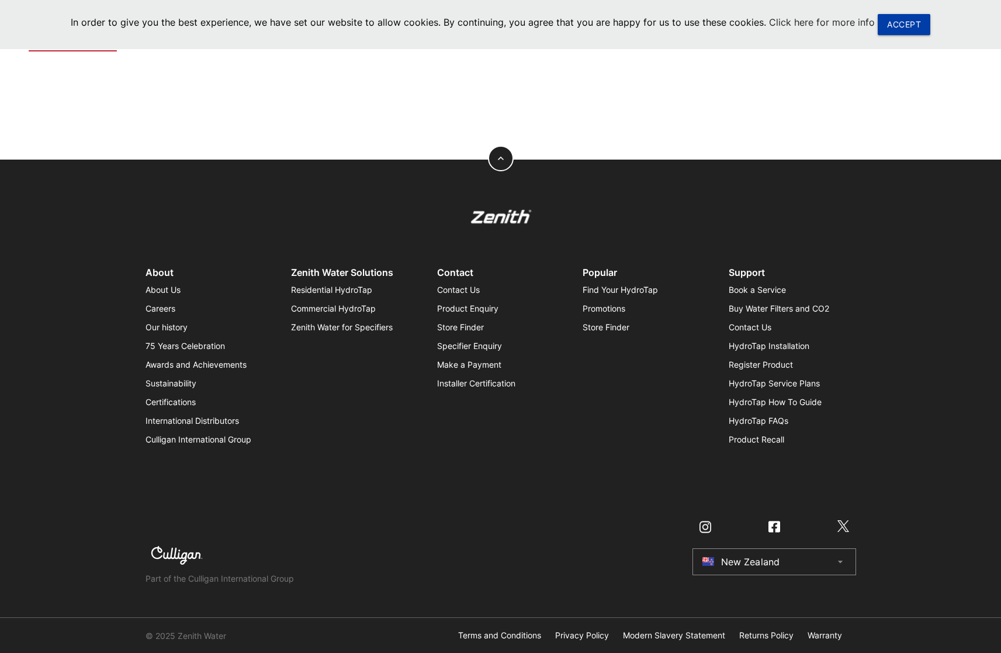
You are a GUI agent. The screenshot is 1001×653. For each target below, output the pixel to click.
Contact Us (458, 290)
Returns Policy (766, 635)
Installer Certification (476, 383)
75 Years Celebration (185, 346)
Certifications (171, 402)
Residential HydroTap (331, 290)
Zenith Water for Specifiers (342, 327)
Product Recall (756, 439)
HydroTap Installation (769, 346)
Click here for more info (822, 22)
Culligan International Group (198, 439)
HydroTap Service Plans (774, 383)
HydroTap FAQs (758, 421)
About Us (163, 290)
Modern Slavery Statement (674, 635)
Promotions (604, 308)
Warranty (825, 635)
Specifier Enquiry (469, 346)
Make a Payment (469, 364)
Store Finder (460, 327)
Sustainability (171, 383)
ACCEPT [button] (904, 24)
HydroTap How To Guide (775, 402)
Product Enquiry (467, 308)
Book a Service (757, 290)
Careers (160, 308)
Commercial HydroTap (333, 308)
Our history (167, 327)
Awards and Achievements (196, 364)
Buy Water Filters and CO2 (779, 308)
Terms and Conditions (499, 635)
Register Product (761, 364)
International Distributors (192, 421)
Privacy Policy (582, 635)
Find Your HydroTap (620, 290)
